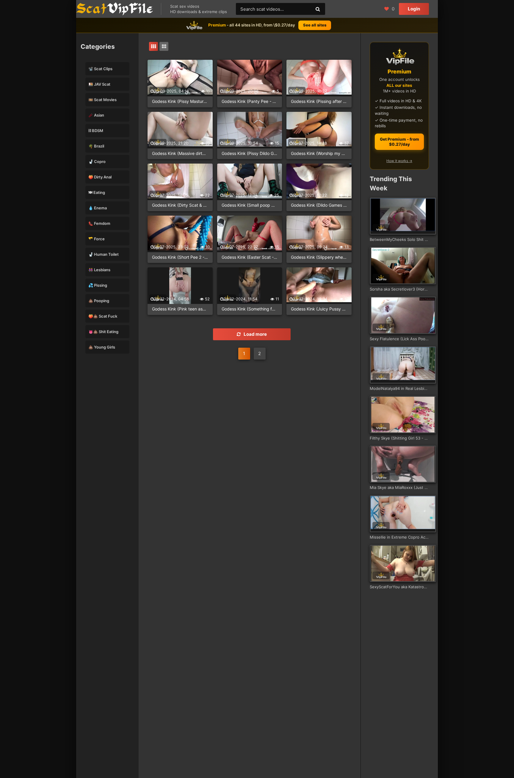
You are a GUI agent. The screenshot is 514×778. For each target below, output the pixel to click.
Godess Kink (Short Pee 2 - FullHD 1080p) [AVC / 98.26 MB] (180, 257)
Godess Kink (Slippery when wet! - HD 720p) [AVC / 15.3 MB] (319, 257)
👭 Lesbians (99, 269)
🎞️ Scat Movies (102, 99)
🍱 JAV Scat (99, 84)
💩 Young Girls (101, 347)
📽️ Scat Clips (100, 68)
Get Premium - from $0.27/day (399, 142)
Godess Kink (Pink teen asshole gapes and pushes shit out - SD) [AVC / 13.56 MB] (180, 308)
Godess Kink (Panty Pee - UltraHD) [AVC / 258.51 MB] (250, 101)
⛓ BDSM (95, 130)
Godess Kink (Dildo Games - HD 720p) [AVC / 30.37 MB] (319, 205)
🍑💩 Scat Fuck (102, 316)
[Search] (318, 9)
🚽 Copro (97, 161)
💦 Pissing (97, 285)
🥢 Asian (96, 115)
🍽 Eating (96, 192)
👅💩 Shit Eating (103, 331)
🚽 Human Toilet (103, 254)
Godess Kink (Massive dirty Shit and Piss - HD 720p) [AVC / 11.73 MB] (180, 153)
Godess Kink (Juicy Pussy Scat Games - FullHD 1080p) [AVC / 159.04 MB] (319, 308)
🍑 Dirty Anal (100, 177)
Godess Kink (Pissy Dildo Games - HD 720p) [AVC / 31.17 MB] (250, 153)
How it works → (399, 161)
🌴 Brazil (96, 146)
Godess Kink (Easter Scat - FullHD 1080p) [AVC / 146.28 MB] (250, 257)
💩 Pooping (98, 300)
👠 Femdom (99, 223)
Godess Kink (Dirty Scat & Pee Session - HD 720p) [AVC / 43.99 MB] (180, 205)
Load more (255, 334)
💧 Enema (97, 208)
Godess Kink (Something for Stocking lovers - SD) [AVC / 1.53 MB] (250, 308)
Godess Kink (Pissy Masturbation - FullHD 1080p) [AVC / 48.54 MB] (180, 101)
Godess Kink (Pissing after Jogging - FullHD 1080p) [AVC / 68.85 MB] (319, 101)
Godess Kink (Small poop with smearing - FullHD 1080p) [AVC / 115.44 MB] (250, 205)
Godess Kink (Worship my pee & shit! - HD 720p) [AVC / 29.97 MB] (319, 153)
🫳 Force (96, 238)
